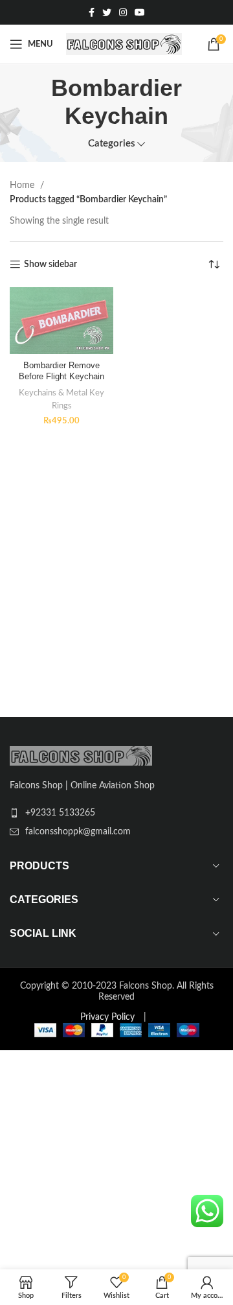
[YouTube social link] (140, 12)
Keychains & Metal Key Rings (61, 399)
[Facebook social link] (91, 12)
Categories (111, 143)
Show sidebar (50, 264)
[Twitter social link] (106, 12)
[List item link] (116, 813)
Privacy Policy (107, 1017)
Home (23, 185)
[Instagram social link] (123, 12)
